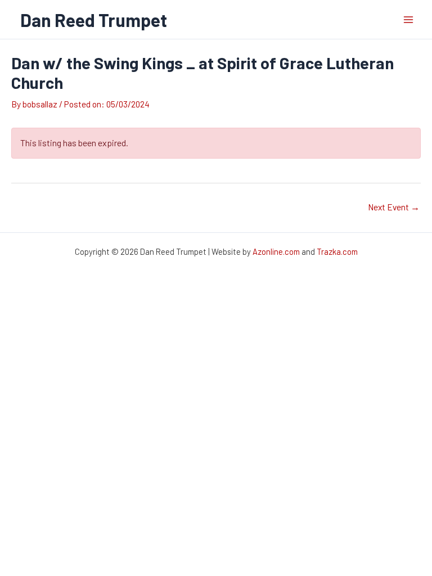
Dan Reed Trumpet (93, 19)
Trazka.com (337, 251)
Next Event (394, 206)
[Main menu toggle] (409, 19)
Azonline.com (276, 251)
